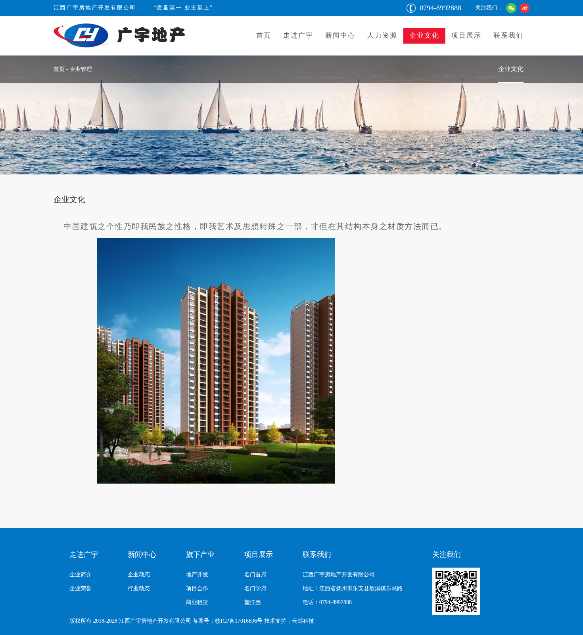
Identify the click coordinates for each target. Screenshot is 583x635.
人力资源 (382, 35)
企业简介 (80, 575)
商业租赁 (197, 602)
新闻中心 (340, 35)
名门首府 (255, 575)
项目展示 (466, 35)
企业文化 (424, 35)
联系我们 (508, 35)
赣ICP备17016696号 (239, 621)
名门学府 (255, 588)
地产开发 (197, 575)
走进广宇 (298, 35)
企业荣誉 (80, 588)
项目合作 (197, 588)
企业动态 (139, 575)
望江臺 (252, 602)
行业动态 (139, 588)
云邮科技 (303, 621)
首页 (263, 35)
